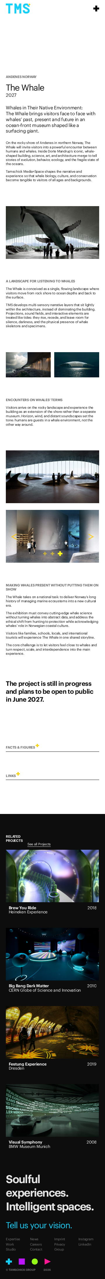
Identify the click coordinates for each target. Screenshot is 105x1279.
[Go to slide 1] (45, 554)
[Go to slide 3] (60, 553)
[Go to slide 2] (52, 554)
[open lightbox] (52, 232)
